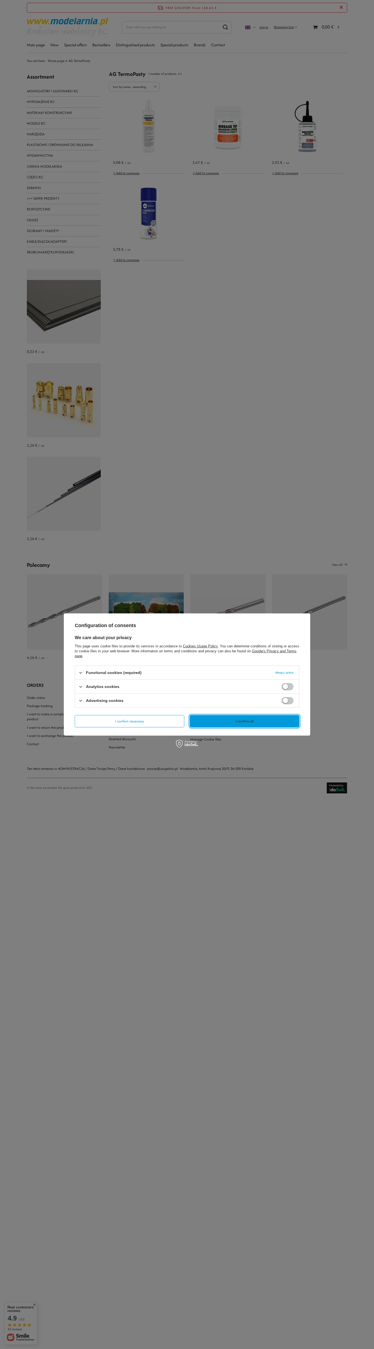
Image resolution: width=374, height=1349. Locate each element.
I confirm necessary (129, 721)
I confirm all (245, 721)
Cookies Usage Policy (200, 646)
